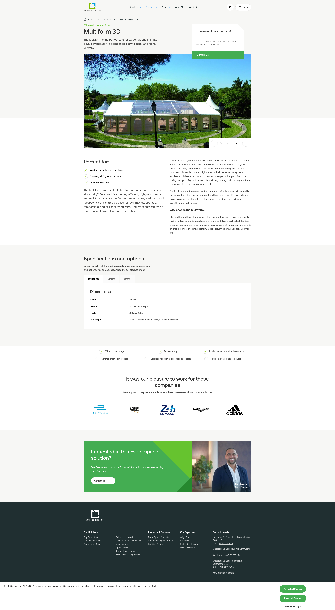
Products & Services (159, 532)
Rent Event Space (92, 540)
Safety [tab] (127, 279)
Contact (193, 7)
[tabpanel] (167, 306)
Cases (165, 7)
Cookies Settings (292, 606)
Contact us (203, 54)
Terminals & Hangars (125, 551)
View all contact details (223, 573)
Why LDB (184, 537)
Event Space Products (158, 537)
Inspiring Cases (155, 544)
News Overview (187, 547)
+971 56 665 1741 (232, 555)
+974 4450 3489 (226, 567)
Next (237, 143)
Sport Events (122, 547)
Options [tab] (111, 279)
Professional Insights (189, 544)
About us (184, 540)
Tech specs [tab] (93, 279)
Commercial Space (93, 544)
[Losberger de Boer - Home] (95, 515)
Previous (224, 143)
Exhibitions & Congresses (128, 554)
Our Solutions (91, 532)
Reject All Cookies (292, 598)
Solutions (134, 7)
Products (150, 7)
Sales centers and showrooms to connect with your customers (129, 540)
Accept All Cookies (293, 589)
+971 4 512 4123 (226, 543)
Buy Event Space (92, 537)
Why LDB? (180, 7)
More (245, 7)
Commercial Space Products (161, 540)
